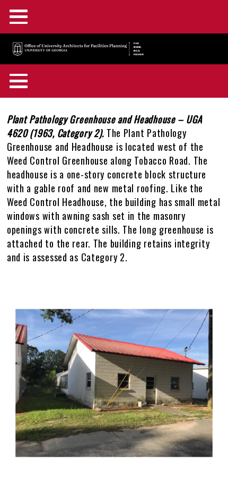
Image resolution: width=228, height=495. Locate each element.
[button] (114, 456)
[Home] (73, 50)
